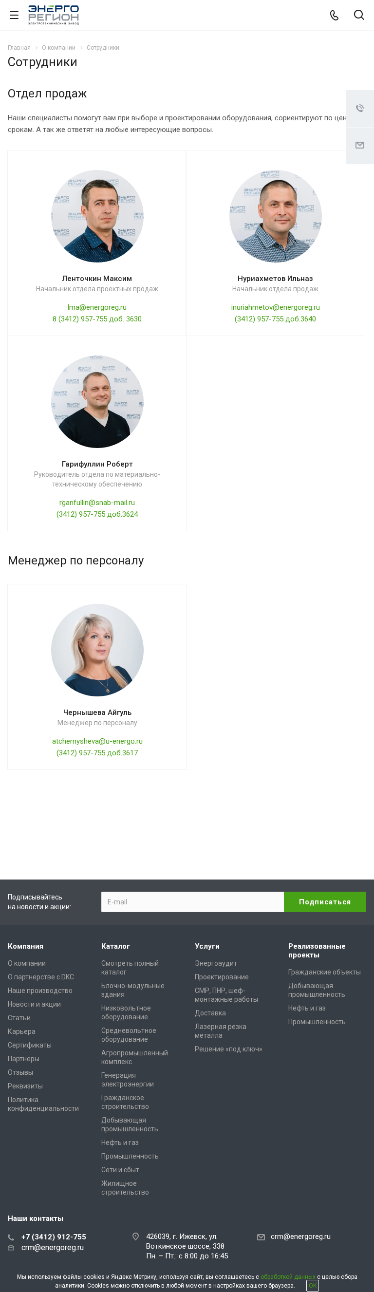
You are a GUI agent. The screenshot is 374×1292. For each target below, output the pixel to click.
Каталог (115, 946)
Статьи (19, 1018)
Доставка (210, 1013)
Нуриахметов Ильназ (275, 278)
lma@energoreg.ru (97, 307)
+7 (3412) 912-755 (53, 1237)
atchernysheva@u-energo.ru (97, 741)
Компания (25, 946)
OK (313, 1285)
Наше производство (40, 990)
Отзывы (20, 1072)
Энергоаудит (216, 963)
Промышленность (130, 1156)
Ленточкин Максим (97, 278)
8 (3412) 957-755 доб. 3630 (97, 319)
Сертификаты (30, 1045)
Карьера (22, 1031)
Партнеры (23, 1059)
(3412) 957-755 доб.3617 (97, 753)
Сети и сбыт (120, 1170)
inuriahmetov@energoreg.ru (275, 307)
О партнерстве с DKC (41, 977)
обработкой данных (288, 1276)
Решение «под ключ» (228, 1049)
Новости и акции (34, 1004)
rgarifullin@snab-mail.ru (97, 502)
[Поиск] (359, 16)
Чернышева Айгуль (97, 712)
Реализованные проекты (317, 950)
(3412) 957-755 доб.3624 (97, 514)
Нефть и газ (120, 1142)
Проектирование (222, 977)
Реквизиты (25, 1086)
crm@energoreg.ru (301, 1236)
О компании (27, 963)
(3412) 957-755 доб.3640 (275, 319)
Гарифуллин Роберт (97, 464)
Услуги (207, 946)
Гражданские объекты (324, 972)
